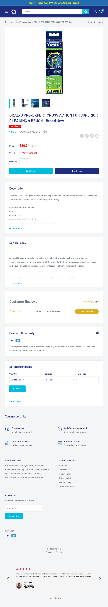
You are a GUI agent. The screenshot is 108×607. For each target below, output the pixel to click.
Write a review (87, 311)
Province (48, 373)
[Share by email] (97, 136)
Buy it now (77, 171)
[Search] (85, 11)
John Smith (28, 583)
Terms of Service (66, 486)
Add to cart (31, 171)
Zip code (82, 373)
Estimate (17, 388)
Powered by (87, 301)
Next (99, 22)
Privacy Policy (65, 473)
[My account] (95, 11)
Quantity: (13, 161)
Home (7, 22)
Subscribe (14, 516)
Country (13, 373)
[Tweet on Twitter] (92, 136)
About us (63, 465)
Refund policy (65, 482)
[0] (100, 11)
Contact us (64, 469)
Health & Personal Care (22, 22)
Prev (90, 22)
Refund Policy (15, 401)
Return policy (65, 478)
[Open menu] (6, 12)
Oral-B (12, 132)
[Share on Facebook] (82, 136)
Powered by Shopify (54, 552)
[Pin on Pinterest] (87, 136)
